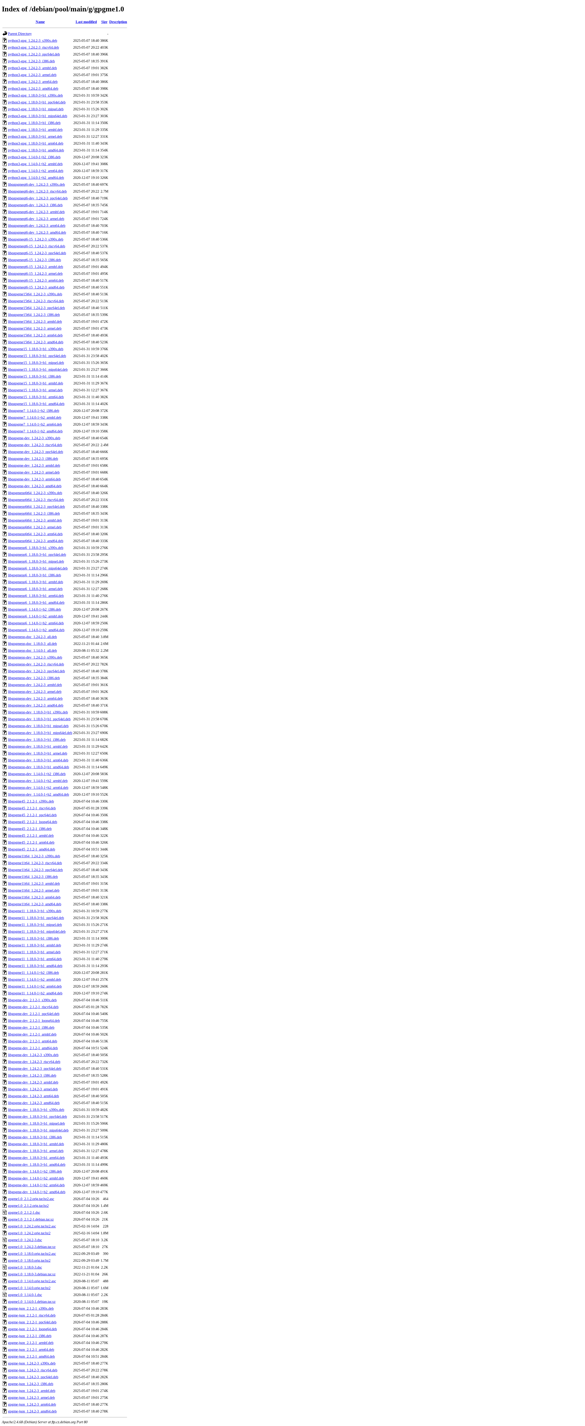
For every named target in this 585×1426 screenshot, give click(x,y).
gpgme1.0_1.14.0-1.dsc (25, 1295)
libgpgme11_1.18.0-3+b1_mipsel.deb (35, 925)
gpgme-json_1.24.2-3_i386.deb (30, 1384)
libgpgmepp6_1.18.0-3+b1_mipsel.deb (36, 561)
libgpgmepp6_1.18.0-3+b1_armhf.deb (35, 582)
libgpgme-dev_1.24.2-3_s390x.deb (33, 1055)
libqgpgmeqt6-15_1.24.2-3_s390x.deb (35, 239)
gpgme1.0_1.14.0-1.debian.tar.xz (32, 1302)
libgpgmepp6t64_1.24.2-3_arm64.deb (35, 534)
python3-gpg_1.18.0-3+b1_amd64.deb (36, 150)
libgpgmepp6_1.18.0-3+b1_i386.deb (34, 575)
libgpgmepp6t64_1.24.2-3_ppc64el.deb (36, 507)
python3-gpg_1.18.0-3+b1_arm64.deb (35, 143)
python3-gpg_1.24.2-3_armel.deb (32, 75)
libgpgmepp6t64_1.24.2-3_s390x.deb (35, 493)
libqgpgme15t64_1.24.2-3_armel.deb (34, 328)
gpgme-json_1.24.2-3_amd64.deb (32, 1411)
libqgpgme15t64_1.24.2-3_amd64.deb (35, 342)
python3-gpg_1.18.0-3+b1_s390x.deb (35, 95)
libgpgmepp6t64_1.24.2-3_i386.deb (34, 513)
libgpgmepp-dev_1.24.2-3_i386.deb (34, 678)
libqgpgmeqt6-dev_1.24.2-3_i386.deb (35, 205)
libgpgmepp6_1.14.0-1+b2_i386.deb (34, 609)
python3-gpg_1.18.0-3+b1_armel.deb (35, 136)
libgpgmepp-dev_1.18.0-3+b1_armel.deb (37, 753)
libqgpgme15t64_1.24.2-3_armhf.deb (35, 321)
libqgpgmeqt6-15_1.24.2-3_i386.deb (34, 260)
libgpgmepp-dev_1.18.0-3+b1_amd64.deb (38, 767)
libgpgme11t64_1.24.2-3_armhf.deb (34, 883)
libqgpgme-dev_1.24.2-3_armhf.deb (34, 465)
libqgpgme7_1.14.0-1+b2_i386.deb (33, 411)
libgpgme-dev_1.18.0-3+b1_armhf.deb (36, 1144)
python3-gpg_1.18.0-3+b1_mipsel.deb (36, 109)
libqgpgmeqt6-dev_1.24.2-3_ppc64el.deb (38, 198)
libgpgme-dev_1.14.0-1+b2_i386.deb (35, 1171)
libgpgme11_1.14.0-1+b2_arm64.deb (35, 986)
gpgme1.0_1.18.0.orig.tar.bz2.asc (32, 1254)
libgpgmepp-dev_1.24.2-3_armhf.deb (35, 685)
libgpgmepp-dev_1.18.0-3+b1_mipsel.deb (38, 726)
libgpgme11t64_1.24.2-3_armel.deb (33, 890)
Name (40, 22)
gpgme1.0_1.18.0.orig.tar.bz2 (29, 1260)
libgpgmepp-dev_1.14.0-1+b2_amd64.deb (38, 794)
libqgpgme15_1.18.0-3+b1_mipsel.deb (36, 363)
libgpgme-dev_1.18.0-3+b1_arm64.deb (36, 1158)
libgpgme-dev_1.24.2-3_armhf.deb (33, 1082)
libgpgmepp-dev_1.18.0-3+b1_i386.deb (37, 740)
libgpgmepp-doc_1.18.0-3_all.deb (32, 644)
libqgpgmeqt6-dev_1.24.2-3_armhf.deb (36, 212)
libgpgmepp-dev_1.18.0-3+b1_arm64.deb (38, 760)
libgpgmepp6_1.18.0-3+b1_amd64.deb (36, 602)
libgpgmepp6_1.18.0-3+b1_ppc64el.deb (37, 555)
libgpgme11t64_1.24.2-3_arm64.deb (34, 897)
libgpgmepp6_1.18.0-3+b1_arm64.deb (36, 596)
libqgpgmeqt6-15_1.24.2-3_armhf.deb (35, 267)
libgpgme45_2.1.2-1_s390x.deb (31, 801)
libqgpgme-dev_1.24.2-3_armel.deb (34, 472)
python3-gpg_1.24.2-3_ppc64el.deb (34, 54)
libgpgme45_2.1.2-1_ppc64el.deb (32, 815)
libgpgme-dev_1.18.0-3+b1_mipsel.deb (36, 1123)
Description (118, 22)
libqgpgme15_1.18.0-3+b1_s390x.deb (35, 349)
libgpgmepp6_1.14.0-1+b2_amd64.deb (36, 630)
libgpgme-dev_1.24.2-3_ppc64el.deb (34, 1069)
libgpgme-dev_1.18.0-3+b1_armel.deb (36, 1151)
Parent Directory (20, 34)
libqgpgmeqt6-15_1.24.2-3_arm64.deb (36, 280)
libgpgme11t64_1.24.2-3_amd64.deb (34, 904)
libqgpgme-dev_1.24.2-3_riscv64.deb (35, 445)
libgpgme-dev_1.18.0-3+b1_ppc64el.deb (37, 1117)
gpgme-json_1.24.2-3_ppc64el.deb (33, 1377)
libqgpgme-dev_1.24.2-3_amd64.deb (34, 486)
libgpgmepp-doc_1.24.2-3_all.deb (32, 637)
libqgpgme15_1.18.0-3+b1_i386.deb (34, 376)
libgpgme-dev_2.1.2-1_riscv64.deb (33, 1007)
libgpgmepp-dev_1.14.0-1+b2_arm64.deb (38, 788)
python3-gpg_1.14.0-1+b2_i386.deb (34, 157)
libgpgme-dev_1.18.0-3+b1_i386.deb (35, 1137)
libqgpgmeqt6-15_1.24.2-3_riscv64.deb (36, 246)
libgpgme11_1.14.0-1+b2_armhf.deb (34, 979)
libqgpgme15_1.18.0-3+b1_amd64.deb (36, 404)
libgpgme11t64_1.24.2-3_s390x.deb (34, 856)
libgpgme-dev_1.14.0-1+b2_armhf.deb (36, 1178)
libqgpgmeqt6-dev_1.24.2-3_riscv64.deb (37, 191)
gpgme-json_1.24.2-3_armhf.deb (31, 1391)
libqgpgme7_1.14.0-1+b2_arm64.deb (35, 424)
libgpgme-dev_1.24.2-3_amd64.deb (34, 1103)
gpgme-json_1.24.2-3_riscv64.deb (32, 1370)
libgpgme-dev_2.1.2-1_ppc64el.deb (33, 1014)
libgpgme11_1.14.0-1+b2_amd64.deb (35, 993)
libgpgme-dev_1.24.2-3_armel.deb (33, 1089)
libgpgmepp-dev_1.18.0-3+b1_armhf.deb (38, 746)
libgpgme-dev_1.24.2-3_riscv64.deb (34, 1062)
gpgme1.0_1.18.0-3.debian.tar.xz (32, 1274)
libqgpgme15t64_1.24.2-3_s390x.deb (35, 294)
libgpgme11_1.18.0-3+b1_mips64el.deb (37, 931)
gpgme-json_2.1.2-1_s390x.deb (31, 1308)
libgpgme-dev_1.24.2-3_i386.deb (32, 1075)
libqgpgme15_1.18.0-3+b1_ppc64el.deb (37, 356)
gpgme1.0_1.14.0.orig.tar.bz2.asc (32, 1281)
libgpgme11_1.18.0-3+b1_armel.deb (34, 952)
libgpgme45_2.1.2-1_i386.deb (30, 829)
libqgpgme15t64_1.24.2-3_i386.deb (34, 315)
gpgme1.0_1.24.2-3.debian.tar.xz (32, 1247)
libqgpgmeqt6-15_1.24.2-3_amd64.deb (36, 287)
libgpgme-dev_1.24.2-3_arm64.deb (33, 1096)
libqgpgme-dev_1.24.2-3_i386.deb (33, 459)
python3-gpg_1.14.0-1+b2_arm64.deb (35, 171)
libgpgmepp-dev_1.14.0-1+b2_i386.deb (37, 774)
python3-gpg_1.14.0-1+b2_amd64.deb (36, 178)
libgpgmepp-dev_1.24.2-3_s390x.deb (35, 657)
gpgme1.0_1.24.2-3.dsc (25, 1240)
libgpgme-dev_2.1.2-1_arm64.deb (32, 1041)
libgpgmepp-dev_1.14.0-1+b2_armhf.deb (38, 781)
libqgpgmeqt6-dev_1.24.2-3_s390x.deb (36, 184)
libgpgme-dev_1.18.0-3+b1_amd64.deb (36, 1164)
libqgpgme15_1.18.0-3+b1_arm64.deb (36, 397)
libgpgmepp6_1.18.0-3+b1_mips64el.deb (38, 568)
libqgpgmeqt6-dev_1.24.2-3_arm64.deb (36, 226)
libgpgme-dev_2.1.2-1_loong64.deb (34, 1021)
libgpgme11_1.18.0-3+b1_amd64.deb (35, 966)
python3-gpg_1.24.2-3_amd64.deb (33, 88)
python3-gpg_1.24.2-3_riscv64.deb (33, 47)
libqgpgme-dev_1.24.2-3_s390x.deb (34, 438)
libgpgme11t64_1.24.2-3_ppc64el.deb (35, 870)
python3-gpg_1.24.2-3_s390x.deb (32, 40)
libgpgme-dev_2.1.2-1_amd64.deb (33, 1048)
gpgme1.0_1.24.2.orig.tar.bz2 (29, 1233)
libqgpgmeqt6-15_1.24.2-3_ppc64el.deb (37, 253)
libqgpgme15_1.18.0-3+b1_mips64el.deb (38, 369)
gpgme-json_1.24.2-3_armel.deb (31, 1397)
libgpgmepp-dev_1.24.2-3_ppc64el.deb (36, 671)
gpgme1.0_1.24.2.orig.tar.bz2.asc (32, 1226)
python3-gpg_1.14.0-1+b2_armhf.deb (35, 164)
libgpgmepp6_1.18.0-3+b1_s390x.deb (35, 548)
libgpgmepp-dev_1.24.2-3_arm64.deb (35, 698)
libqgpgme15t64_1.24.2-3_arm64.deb (35, 335)
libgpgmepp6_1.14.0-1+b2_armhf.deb (35, 616)
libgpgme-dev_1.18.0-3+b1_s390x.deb (36, 1110)
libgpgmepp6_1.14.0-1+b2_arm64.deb (36, 623)
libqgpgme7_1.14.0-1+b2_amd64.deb (35, 431)
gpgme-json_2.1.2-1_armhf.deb (30, 1343)
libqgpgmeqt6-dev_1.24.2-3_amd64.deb (37, 232)
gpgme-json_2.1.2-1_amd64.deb (31, 1356)
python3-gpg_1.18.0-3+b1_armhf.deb (35, 130)
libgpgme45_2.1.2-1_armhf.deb (31, 836)
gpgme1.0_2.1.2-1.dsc (24, 1212)
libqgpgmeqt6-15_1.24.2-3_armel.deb (35, 274)
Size (104, 22)
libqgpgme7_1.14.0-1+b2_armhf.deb (34, 417)
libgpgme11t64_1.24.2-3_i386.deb (33, 877)
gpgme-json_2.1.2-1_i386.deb (29, 1336)
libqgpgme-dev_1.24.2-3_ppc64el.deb (35, 452)
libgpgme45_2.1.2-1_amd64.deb (31, 849)
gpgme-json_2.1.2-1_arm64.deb (31, 1350)
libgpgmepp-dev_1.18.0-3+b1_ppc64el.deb (39, 719)
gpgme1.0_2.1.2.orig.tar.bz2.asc (31, 1199)
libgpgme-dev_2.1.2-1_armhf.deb (32, 1034)
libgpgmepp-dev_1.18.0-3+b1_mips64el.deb (40, 733)
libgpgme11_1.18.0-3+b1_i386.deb (33, 938)
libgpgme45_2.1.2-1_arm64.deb (31, 842)
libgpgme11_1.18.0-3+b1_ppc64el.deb (36, 918)
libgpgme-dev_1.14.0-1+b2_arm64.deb (36, 1185)
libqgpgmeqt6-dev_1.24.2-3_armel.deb (36, 219)
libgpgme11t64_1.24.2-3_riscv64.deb (35, 863)
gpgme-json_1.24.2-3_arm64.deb (32, 1404)
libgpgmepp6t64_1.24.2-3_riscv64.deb (36, 500)
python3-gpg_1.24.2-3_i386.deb (31, 61)
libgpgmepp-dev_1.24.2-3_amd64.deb (35, 705)
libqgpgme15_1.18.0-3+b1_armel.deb (35, 390)
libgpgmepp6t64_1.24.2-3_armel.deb (34, 527)
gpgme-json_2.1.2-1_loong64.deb (32, 1329)
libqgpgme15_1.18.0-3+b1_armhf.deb (35, 383)
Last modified (86, 22)
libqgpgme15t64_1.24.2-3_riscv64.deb (36, 301)
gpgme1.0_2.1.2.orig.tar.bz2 (28, 1206)
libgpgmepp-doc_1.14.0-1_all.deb (32, 650)
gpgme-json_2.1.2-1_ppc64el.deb (32, 1322)
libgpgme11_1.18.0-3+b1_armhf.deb (34, 945)
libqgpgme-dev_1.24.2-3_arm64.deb (34, 479)
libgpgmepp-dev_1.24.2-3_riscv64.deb (36, 664)
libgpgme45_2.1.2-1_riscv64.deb (32, 808)
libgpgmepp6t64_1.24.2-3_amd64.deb (35, 541)
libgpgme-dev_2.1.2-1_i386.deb (31, 1027)
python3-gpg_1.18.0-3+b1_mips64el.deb (37, 116)
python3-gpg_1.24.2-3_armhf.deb (32, 68)
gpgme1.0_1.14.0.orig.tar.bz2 (29, 1288)
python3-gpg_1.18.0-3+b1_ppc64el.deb (37, 102)
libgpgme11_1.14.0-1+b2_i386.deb (33, 973)
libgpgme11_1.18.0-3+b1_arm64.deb (35, 959)
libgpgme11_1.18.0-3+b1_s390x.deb (34, 911)
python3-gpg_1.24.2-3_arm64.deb (33, 82)
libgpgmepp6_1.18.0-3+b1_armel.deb (35, 589)
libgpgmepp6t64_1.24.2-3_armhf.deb (35, 520)
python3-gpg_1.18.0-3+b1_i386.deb (34, 123)
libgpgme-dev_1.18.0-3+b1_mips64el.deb (38, 1130)
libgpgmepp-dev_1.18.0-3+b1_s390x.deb (38, 712)
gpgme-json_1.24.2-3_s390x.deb (32, 1363)
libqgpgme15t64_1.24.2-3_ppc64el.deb (36, 308)
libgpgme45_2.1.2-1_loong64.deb (32, 822)
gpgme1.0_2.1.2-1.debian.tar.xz (31, 1219)
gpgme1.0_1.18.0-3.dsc (25, 1267)
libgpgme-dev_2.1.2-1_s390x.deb (32, 1000)
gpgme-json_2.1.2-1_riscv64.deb (32, 1315)
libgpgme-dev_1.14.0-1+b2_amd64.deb (36, 1192)
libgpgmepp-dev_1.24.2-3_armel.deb (34, 692)
